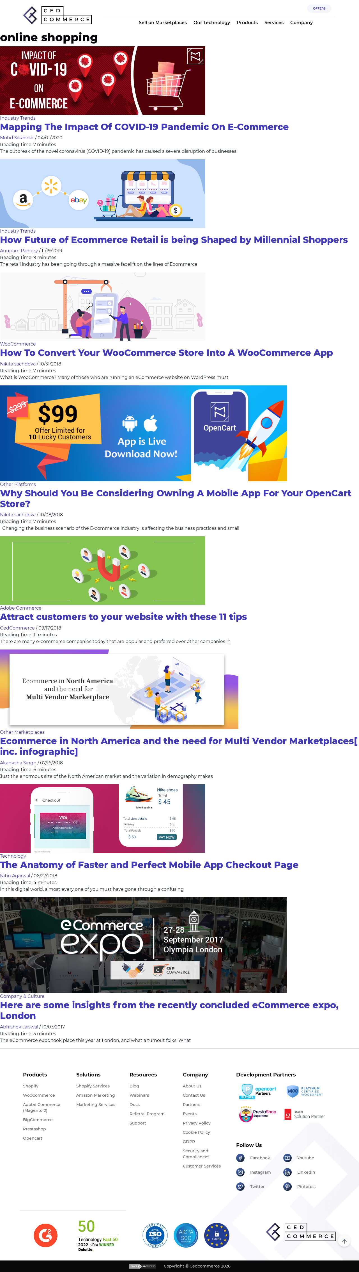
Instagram (260, 1172)
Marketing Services (95, 1104)
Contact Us (194, 1095)
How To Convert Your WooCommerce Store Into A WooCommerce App (166, 352)
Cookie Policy (196, 1132)
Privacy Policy (197, 1123)
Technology (13, 856)
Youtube (305, 1157)
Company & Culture (22, 996)
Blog (134, 1086)
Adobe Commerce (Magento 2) (41, 1107)
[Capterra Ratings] (45, 1236)
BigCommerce (38, 1119)
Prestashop (34, 1129)
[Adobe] (304, 1114)
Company (301, 22)
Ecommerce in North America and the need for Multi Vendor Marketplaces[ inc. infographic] (178, 746)
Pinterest (306, 1186)
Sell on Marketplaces (163, 22)
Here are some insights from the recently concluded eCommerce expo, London (169, 1010)
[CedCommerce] (57, 15)
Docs (135, 1104)
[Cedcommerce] (301, 1232)
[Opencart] (257, 1091)
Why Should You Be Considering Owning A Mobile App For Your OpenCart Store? (175, 498)
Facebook (260, 1157)
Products (247, 22)
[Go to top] (344, 1240)
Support (138, 1123)
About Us (192, 1086)
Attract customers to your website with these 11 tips (123, 616)
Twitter (257, 1186)
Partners (191, 1104)
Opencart (32, 1138)
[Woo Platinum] (304, 1091)
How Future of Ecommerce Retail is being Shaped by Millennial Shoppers (174, 239)
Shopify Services (93, 1086)
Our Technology (212, 22)
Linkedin (306, 1172)
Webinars (139, 1095)
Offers (319, 8)
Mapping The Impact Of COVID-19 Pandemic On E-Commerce (144, 126)
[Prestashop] (257, 1114)
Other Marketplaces (22, 732)
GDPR (189, 1141)
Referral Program (147, 1113)
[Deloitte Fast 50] (97, 1235)
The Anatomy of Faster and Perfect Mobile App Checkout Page (149, 864)
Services (274, 22)
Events (190, 1113)
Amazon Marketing (95, 1095)
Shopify (30, 1086)
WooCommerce (18, 344)
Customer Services (202, 1166)
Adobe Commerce (21, 608)
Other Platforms (18, 484)
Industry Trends (18, 118)
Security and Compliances (196, 1153)
